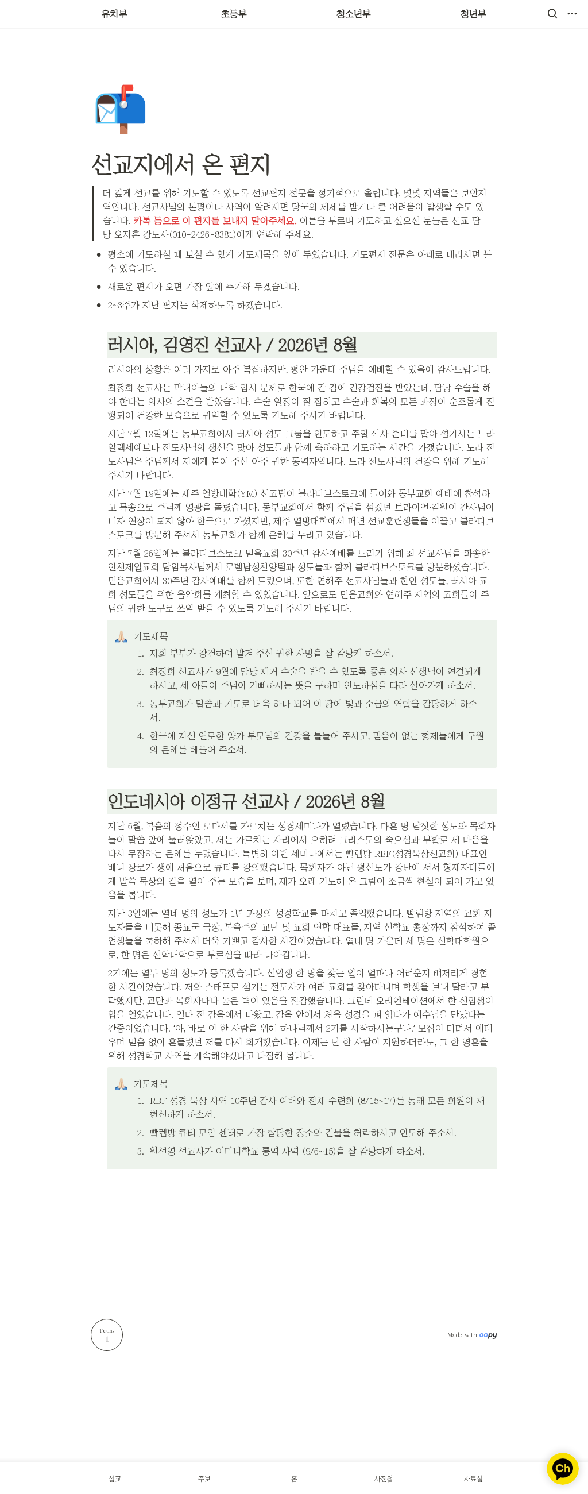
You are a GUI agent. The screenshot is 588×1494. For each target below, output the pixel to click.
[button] (552, 14)
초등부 (234, 13)
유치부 (114, 13)
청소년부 (353, 13)
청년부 (473, 13)
